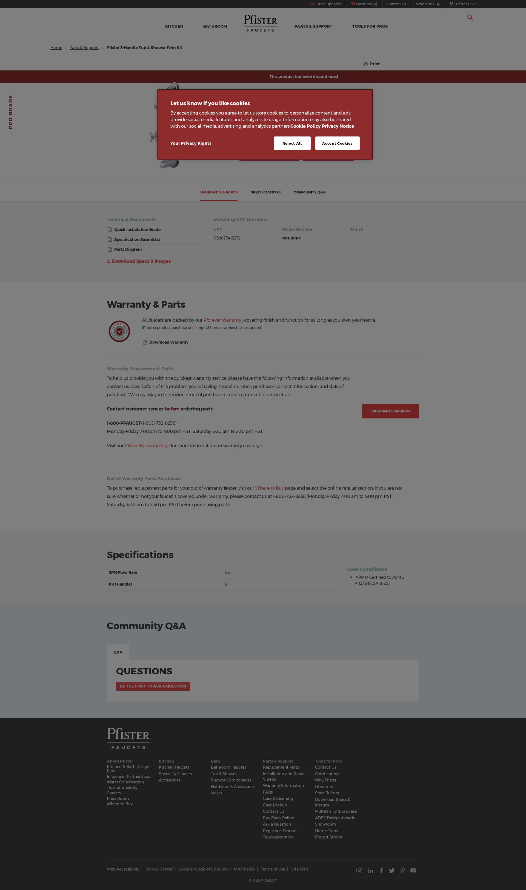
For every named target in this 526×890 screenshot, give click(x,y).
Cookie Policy (305, 126)
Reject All (292, 143)
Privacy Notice (338, 126)
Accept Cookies (337, 143)
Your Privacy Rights (190, 143)
